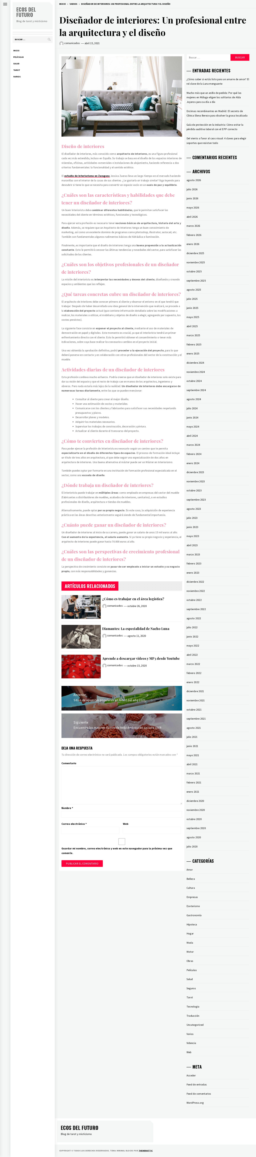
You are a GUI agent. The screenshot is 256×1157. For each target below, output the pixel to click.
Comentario (68, 763)
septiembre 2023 (196, 499)
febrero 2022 (194, 673)
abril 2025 (192, 326)
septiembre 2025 (196, 280)
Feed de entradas (197, 1084)
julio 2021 (192, 737)
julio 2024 (192, 408)
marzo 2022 (193, 664)
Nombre (67, 808)
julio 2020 (192, 846)
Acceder (191, 1075)
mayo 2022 (193, 645)
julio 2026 (192, 189)
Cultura (191, 888)
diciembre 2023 (195, 472)
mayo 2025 (193, 317)
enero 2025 (193, 353)
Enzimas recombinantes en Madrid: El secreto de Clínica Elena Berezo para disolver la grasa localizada (217, 113)
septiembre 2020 (196, 828)
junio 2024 (192, 417)
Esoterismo (193, 906)
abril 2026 (192, 216)
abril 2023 (192, 545)
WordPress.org (195, 1102)
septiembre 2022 (196, 609)
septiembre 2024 (196, 390)
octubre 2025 (194, 271)
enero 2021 (193, 791)
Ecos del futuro (26, 11)
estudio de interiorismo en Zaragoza (87, 176)
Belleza (191, 878)
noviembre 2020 (196, 810)
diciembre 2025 (195, 253)
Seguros (191, 988)
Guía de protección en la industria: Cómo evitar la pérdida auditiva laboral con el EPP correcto (215, 127)
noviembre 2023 (196, 481)
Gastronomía (194, 915)
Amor (190, 869)
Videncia (191, 1043)
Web (125, 824)
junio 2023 (192, 527)
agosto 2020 (194, 837)
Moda (190, 942)
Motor (190, 951)
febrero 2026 (194, 235)
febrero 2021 (194, 782)
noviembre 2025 (196, 262)
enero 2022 (193, 682)
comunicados (72, 43)
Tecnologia (193, 1006)
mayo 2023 (193, 536)
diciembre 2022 (195, 581)
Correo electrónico (74, 824)
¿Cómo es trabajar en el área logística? (133, 599)
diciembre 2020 (195, 801)
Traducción (193, 1015)
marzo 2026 (193, 225)
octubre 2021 (194, 709)
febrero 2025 (194, 344)
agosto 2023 (194, 508)
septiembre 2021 (196, 718)
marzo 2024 (193, 444)
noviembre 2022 (196, 591)
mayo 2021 (193, 755)
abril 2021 (192, 764)
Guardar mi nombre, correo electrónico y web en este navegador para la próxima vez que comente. (116, 851)
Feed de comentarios (199, 1093)
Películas (18, 57)
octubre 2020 (194, 819)
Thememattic (146, 1150)
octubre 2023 (194, 490)
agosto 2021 (194, 727)
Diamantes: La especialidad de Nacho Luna (135, 628)
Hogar (190, 933)
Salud (16, 63)
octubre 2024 (194, 381)
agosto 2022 (194, 618)
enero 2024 (193, 463)
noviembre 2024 (196, 372)
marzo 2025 (193, 335)
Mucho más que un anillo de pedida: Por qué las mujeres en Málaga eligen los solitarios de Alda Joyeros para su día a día (214, 97)
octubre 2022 (194, 600)
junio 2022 (192, 636)
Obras (190, 961)
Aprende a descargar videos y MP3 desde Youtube (141, 658)
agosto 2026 (194, 180)
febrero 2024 (194, 454)
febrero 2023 (194, 563)
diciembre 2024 (195, 362)
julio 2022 (192, 627)
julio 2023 (192, 518)
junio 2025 (192, 308)
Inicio (16, 50)
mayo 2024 (193, 426)
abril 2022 (192, 654)
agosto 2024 (194, 399)
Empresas (192, 897)
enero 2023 (193, 572)
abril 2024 (192, 435)
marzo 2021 (193, 773)
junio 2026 (192, 198)
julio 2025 (192, 299)
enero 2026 (193, 244)
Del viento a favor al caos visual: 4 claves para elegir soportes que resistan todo (216, 141)
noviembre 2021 (196, 700)
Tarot (16, 70)
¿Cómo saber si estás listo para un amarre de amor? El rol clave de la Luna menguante (218, 81)
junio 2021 (192, 746)
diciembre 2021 (195, 691)
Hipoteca (192, 924)
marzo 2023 (193, 554)
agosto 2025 (194, 289)
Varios (17, 76)
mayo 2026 (193, 207)
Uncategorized (195, 1024)
